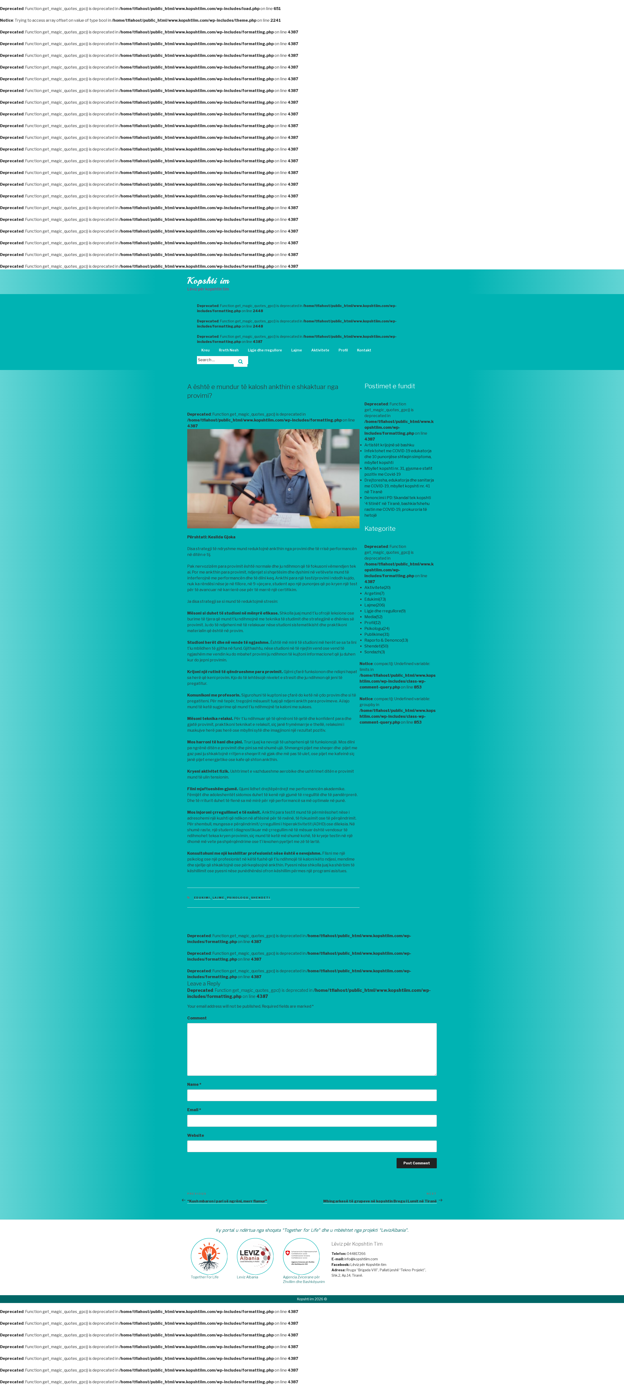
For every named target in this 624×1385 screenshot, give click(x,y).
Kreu (205, 350)
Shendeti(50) (376, 646)
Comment (197, 1018)
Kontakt (364, 350)
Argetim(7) (374, 593)
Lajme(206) (374, 605)
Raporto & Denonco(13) (386, 640)
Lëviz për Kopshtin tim (359, 1264)
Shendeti (261, 897)
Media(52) (373, 617)
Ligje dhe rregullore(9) (385, 611)
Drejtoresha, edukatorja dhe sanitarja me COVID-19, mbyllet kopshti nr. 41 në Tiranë (399, 486)
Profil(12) (372, 622)
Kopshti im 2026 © (312, 1299)
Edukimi (202, 897)
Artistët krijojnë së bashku (389, 445)
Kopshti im (208, 280)
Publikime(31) (376, 634)
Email (194, 1110)
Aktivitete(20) (377, 587)
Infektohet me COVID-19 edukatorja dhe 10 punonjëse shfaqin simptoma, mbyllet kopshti (397, 457)
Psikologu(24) (377, 628)
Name (194, 1084)
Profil (343, 350)
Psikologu (238, 897)
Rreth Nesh (229, 350)
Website (195, 1135)
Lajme (296, 350)
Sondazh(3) (374, 652)
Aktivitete (320, 350)
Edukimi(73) (375, 599)
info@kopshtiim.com (361, 1259)
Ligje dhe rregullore (265, 350)
